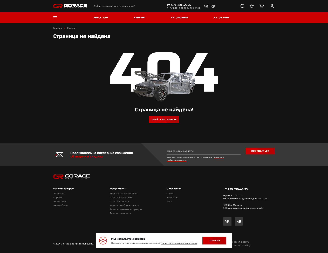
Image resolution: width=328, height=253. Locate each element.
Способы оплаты (119, 201)
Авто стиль (59, 201)
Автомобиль (60, 205)
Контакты (172, 197)
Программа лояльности (124, 193)
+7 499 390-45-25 (179, 5)
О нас (170, 193)
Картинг (58, 197)
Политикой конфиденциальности (179, 243)
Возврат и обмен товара (124, 205)
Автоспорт (59, 193)
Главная (57, 28)
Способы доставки (121, 197)
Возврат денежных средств (126, 209)
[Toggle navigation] (55, 17)
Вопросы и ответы (120, 213)
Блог (169, 201)
